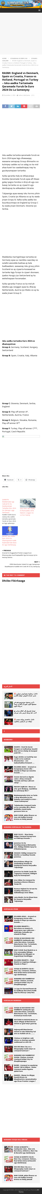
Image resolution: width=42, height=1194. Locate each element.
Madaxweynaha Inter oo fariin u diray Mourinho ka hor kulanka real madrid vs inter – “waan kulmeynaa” (25, 798)
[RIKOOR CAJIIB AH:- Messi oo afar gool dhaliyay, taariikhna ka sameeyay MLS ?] (8, 789)
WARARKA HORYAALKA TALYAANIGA (17, 827)
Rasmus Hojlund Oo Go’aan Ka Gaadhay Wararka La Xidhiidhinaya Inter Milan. (25, 891)
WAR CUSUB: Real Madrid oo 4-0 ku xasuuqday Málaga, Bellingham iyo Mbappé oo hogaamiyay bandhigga (25, 953)
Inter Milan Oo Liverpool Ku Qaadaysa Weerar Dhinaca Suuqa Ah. (24, 882)
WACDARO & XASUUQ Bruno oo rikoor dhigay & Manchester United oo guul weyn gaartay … (25, 1023)
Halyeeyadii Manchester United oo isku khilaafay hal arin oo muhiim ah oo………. (25, 1031)
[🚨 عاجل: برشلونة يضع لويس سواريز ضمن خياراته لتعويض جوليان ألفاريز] (8, 696)
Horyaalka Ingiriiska (12, 1000)
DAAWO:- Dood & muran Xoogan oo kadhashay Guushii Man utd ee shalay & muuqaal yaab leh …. (25, 750)
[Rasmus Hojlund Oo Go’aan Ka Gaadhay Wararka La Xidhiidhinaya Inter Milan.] (8, 891)
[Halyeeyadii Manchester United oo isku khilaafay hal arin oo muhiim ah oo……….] (8, 1032)
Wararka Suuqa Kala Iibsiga (15, 1140)
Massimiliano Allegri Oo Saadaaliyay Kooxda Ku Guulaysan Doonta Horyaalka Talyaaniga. (25, 864)
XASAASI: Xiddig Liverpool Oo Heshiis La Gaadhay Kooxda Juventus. (25, 855)
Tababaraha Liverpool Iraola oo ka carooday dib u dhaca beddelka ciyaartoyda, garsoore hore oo (25, 808)
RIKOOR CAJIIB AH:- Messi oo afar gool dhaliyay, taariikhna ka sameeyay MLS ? (25, 789)
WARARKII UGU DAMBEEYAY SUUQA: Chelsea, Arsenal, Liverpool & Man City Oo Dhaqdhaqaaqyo (24, 982)
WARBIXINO (8, 740)
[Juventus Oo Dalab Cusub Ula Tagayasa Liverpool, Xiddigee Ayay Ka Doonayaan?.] (8, 874)
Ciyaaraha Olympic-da (18, 58)
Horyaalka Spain (11, 909)
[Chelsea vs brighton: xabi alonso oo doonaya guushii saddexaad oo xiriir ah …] (8, 1040)
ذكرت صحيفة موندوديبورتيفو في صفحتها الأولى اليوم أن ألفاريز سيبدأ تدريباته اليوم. (25, 704)
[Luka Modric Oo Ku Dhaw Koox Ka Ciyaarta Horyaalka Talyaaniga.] (8, 899)
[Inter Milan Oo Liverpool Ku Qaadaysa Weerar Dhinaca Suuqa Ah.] (8, 882)
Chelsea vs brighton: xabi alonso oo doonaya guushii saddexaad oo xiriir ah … (24, 1040)
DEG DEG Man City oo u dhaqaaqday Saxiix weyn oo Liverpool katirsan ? (24, 1049)
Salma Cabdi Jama (24, 95)
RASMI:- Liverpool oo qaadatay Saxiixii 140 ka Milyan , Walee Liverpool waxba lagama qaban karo (26, 1068)
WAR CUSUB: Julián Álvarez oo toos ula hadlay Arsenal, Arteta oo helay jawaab (25, 817)
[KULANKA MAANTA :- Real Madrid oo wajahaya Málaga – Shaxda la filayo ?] (8, 962)
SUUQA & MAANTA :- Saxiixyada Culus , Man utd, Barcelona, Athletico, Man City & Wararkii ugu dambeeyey (25, 1150)
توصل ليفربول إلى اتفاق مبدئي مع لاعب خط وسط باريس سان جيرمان (25, 712)
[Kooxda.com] (21, 7)
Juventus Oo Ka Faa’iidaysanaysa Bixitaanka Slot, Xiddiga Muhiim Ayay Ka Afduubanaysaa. (25, 846)
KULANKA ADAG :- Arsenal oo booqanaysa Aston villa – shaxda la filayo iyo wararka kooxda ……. (25, 770)
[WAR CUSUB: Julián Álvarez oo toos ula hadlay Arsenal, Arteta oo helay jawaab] (8, 817)
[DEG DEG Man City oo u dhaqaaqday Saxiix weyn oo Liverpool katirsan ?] (8, 1049)
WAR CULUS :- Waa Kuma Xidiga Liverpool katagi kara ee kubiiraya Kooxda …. (25, 836)
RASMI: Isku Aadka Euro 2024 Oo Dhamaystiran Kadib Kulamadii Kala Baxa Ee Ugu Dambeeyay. (9, 540)
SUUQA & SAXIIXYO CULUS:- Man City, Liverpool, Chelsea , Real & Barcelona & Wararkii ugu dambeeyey (25, 972)
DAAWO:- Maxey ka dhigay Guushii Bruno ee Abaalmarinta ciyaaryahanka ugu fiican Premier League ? (25, 1078)
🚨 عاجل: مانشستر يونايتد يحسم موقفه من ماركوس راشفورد (24, 720)
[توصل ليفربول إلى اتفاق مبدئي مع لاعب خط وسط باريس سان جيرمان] (8, 713)
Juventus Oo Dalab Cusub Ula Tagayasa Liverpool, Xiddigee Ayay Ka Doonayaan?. (25, 873)
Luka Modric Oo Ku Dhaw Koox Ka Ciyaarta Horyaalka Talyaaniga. (25, 899)
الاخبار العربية (8, 686)
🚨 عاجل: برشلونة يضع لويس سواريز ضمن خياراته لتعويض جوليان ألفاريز (26, 695)
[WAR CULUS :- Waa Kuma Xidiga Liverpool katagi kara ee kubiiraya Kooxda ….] (8, 836)
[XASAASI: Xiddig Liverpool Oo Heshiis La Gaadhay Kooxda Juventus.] (8, 855)
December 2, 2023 (9, 95)
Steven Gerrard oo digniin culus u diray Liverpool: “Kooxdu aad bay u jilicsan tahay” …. (24, 780)
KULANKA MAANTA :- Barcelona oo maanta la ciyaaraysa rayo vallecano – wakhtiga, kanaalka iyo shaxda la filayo (24, 930)
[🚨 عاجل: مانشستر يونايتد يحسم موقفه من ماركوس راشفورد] (8, 722)
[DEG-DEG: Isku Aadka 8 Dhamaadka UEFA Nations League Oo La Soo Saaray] (28, 503)
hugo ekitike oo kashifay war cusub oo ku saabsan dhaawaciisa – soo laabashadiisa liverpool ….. (25, 760)
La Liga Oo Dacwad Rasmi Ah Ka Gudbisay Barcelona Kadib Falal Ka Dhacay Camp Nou (25, 990)
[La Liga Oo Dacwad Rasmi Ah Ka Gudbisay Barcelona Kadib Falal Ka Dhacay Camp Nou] (8, 991)
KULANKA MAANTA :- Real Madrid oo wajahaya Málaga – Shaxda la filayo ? (25, 962)
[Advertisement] (21, 34)
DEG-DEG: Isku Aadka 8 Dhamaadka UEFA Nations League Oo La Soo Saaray (27, 511)
